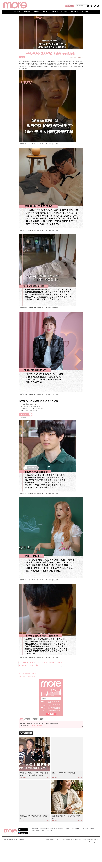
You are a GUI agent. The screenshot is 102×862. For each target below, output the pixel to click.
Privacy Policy (94, 842)
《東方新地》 (85, 828)
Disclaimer (85, 842)
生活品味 (21, 57)
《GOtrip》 (67, 828)
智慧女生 (46, 11)
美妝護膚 (17, 11)
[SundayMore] (15, 5)
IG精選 (28, 719)
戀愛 (41, 719)
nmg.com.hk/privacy (48, 704)
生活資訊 (64, 11)
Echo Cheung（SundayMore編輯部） (24, 777)
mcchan (54, 777)
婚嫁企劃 (36, 11)
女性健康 (55, 11)
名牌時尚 (27, 11)
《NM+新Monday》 (76, 828)
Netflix (35, 719)
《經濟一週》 (49, 830)
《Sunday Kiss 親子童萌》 (38, 830)
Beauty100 (74, 11)
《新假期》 (60, 828)
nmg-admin (73, 57)
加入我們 (85, 11)
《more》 (92, 828)
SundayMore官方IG (37, 725)
